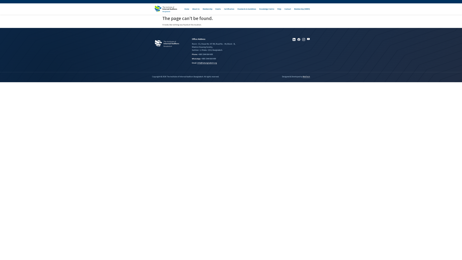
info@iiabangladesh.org (207, 63)
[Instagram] (303, 39)
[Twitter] (298, 39)
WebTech (306, 76)
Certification (229, 9)
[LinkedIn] (294, 39)
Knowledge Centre (266, 9)
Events (218, 9)
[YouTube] (308, 39)
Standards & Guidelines (246, 9)
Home (186, 9)
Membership (207, 9)
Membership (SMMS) (302, 9)
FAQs (279, 9)
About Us (196, 9)
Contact (287, 9)
